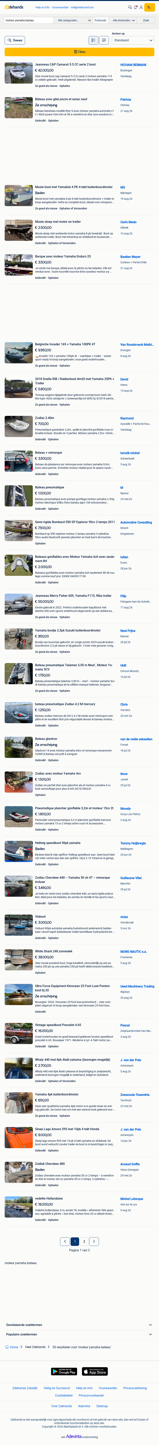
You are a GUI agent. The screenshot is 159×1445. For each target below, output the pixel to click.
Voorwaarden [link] (60, 7)
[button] (135, 7)
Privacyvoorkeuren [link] (91, 1395)
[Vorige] (65, 1241)
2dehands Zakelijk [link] (24, 1388)
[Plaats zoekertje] (149, 7)
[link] (18, 7)
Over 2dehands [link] (61, 1406)
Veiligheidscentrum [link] (82, 7)
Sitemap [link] (102, 1406)
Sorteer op (118, 33)
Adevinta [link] (84, 1406)
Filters (82, 52)
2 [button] (84, 1241)
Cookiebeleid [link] (64, 1395)
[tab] (93, 40)
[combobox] (29, 20)
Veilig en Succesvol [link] (57, 1388)
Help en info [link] (42, 7)
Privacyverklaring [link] (135, 1388)
